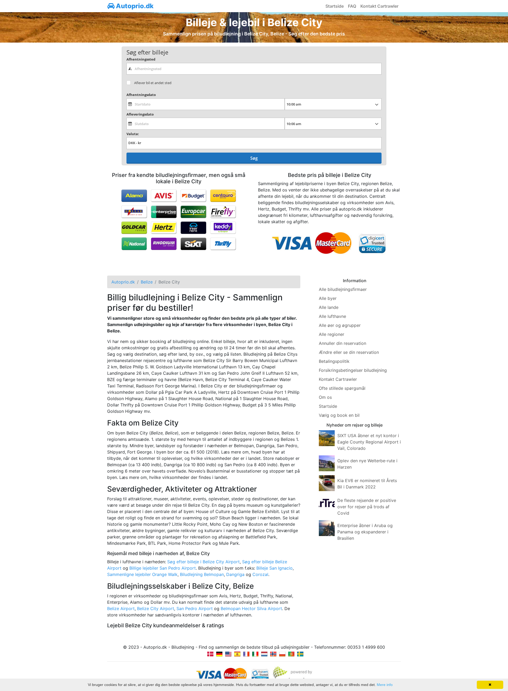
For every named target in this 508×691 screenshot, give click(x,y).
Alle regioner (331, 334)
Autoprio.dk (134, 6)
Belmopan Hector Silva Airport (251, 608)
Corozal (260, 574)
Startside (334, 6)
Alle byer (328, 298)
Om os (325, 397)
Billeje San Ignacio (274, 568)
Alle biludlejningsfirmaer (343, 289)
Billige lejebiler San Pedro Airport (162, 568)
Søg (254, 158)
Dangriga (235, 574)
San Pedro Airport (194, 608)
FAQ (352, 6)
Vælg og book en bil (339, 415)
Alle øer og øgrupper (340, 325)
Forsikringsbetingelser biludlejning (353, 370)
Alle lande (328, 307)
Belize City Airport (155, 608)
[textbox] (254, 69)
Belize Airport (121, 608)
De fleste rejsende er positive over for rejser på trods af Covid (366, 507)
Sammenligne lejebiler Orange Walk (142, 574)
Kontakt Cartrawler (379, 6)
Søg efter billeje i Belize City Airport (203, 561)
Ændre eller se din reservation (349, 352)
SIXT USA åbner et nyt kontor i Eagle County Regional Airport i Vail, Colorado (369, 442)
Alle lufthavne (332, 316)
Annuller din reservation (342, 343)
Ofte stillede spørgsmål (342, 388)
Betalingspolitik (334, 361)
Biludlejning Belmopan (202, 574)
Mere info (385, 685)
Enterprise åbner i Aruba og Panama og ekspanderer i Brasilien (365, 532)
